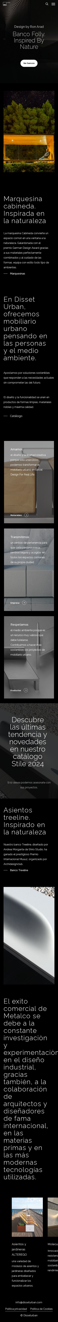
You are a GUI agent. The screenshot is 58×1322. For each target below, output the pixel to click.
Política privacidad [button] (16, 1308)
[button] (53, 4)
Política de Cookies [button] (41, 1308)
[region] (29, 1243)
